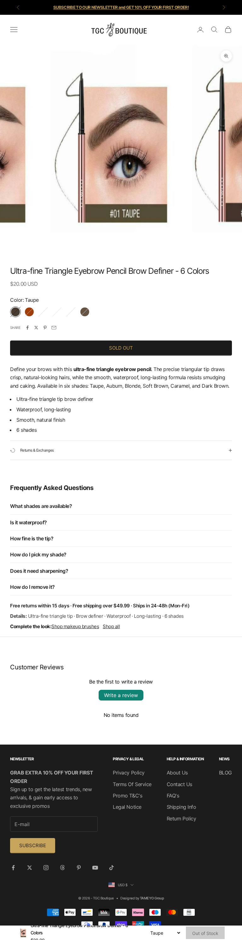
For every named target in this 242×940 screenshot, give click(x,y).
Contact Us (179, 784)
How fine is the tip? (31, 538)
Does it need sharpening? (39, 571)
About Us (177, 772)
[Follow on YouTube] (95, 867)
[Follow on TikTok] (111, 867)
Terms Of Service (132, 784)
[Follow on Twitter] (29, 867)
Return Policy (181, 818)
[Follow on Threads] (62, 867)
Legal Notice (127, 807)
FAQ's (173, 795)
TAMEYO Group (152, 898)
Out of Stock (205, 933)
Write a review (121, 695)
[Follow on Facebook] (13, 867)
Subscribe (32, 845)
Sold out (121, 348)
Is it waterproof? (28, 522)
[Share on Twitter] (36, 327)
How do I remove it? (32, 587)
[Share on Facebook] (27, 327)
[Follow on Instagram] (46, 867)
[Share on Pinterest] (45, 327)
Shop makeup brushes (75, 626)
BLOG (225, 772)
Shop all (111, 626)
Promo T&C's (127, 795)
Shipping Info (181, 807)
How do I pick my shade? (38, 554)
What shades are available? (41, 506)
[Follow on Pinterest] (79, 867)
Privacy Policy (128, 772)
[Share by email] (53, 327)
